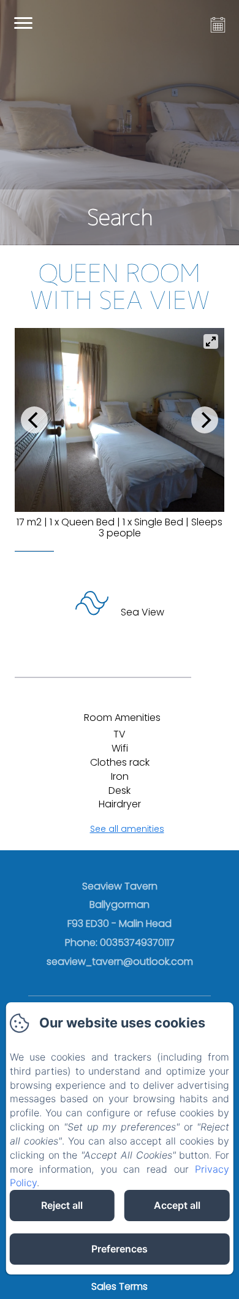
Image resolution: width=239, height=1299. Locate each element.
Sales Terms (119, 1286)
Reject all (62, 1205)
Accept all (177, 1205)
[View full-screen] (210, 341)
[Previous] (34, 419)
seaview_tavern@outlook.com (120, 961)
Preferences (119, 1249)
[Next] (204, 419)
